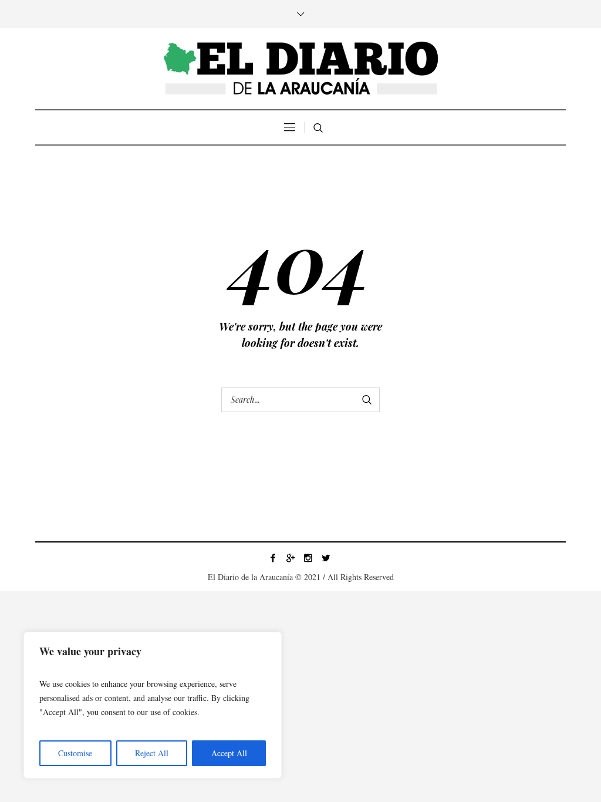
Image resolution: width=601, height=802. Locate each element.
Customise (75, 753)
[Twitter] (326, 558)
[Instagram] (308, 558)
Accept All (229, 753)
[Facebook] (273, 558)
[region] (152, 705)
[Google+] (290, 558)
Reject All (151, 753)
